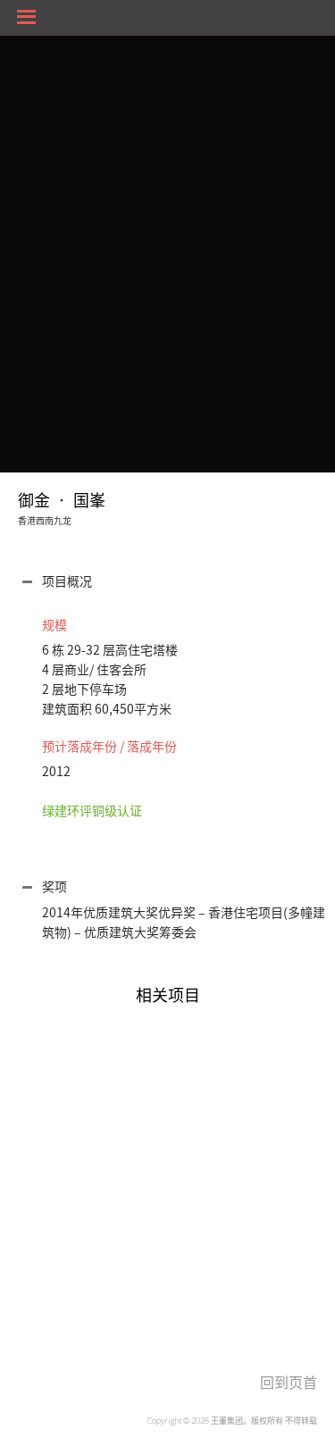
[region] (167, 1153)
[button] (172, 583)
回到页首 (288, 1381)
